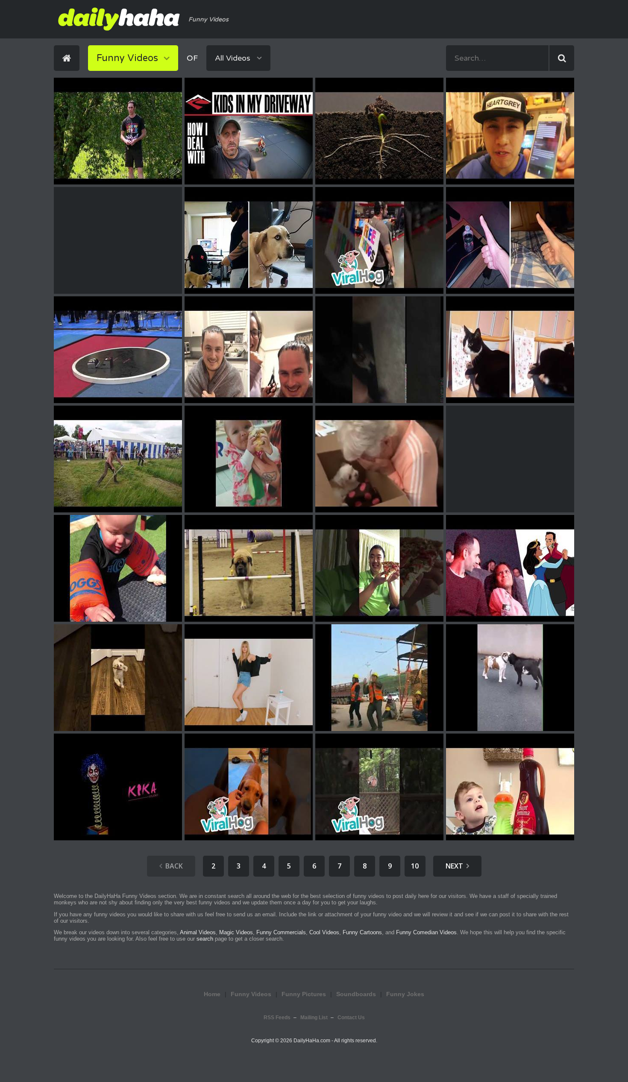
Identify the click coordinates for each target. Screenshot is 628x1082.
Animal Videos (198, 932)
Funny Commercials (281, 932)
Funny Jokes (405, 994)
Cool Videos (324, 932)
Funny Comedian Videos (426, 932)
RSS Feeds (277, 1018)
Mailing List (314, 1018)
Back (174, 866)
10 (415, 866)
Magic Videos (236, 932)
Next (454, 866)
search (205, 939)
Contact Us (351, 1018)
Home (212, 994)
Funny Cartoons (362, 932)
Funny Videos (251, 994)
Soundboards (356, 994)
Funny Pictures (304, 994)
